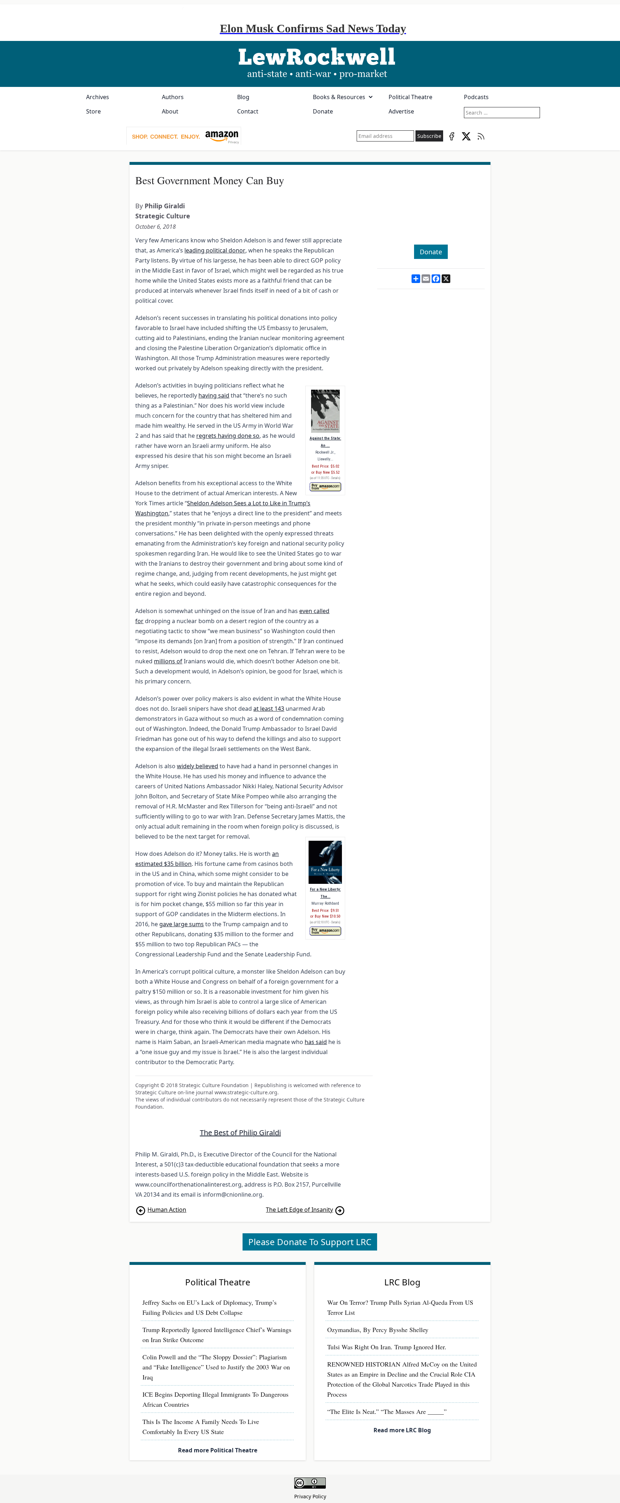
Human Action (166, 1210)
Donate (323, 111)
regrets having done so (227, 436)
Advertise (401, 111)
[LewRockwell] (310, 63)
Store (93, 111)
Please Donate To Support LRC (309, 1242)
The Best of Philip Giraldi (240, 1132)
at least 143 (268, 709)
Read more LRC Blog (402, 1430)
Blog (243, 97)
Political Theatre (410, 97)
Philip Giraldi (165, 205)
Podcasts (476, 97)
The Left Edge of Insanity (299, 1210)
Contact (247, 111)
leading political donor (214, 250)
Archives (97, 97)
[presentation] (184, 136)
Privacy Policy (310, 1496)
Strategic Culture (162, 216)
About (170, 111)
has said (316, 1042)
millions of (168, 661)
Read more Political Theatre (217, 1450)
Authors (173, 97)
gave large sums (181, 924)
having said (213, 395)
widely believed (197, 766)
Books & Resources (339, 97)
